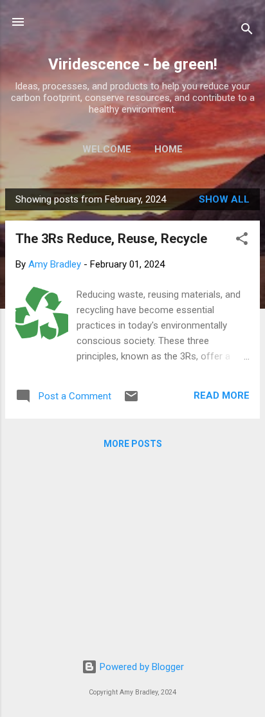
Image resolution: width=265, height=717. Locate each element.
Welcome (106, 149)
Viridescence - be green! (132, 64)
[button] (242, 241)
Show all (224, 199)
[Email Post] (131, 400)
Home (168, 149)
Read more (222, 395)
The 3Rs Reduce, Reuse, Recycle (111, 238)
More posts (133, 444)
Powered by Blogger (140, 667)
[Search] (247, 31)
